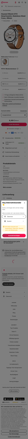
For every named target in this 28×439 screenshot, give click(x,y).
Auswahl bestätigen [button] (14, 235)
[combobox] (14, 216)
